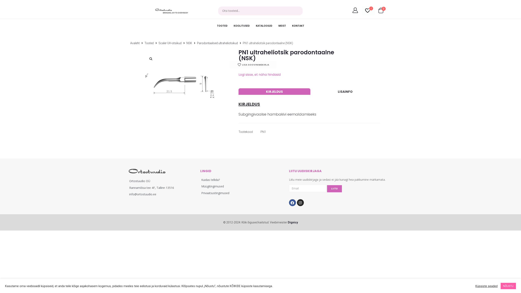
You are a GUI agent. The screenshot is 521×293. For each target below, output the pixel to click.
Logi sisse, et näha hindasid (260, 74)
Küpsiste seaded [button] (486, 286)
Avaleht (135, 43)
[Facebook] (292, 202)
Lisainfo (345, 92)
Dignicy (293, 222)
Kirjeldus (274, 92)
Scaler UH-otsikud (170, 43)
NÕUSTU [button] (508, 286)
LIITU (334, 188)
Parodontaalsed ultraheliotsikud (217, 43)
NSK (189, 43)
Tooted (149, 43)
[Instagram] (300, 202)
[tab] (274, 91)
